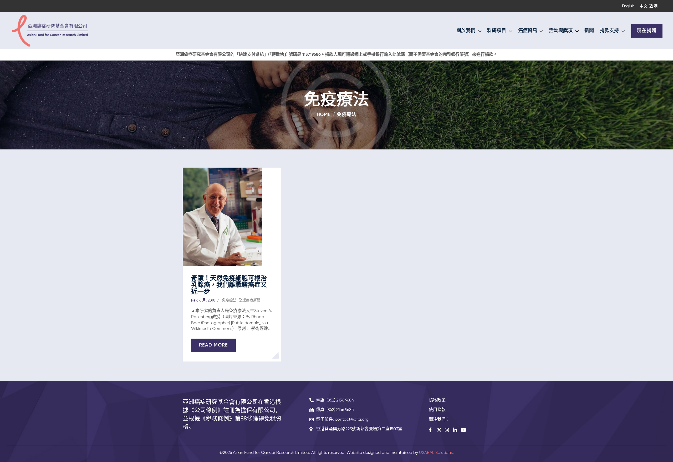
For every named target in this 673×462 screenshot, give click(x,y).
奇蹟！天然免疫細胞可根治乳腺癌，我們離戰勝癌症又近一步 (229, 285)
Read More (213, 345)
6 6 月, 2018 (205, 300)
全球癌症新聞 (249, 300)
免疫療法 (229, 300)
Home (324, 114)
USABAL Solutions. (436, 453)
